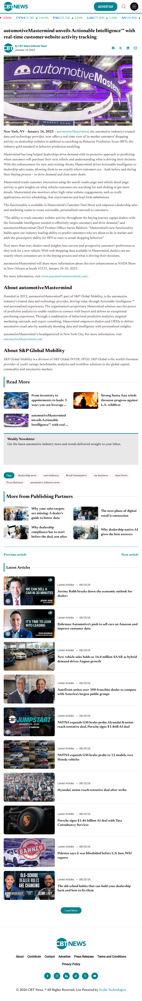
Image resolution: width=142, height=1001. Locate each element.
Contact (50, 956)
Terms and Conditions (111, 956)
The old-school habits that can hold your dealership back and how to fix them (94, 888)
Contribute (34, 956)
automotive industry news (45, 482)
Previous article (15, 555)
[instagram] (57, 976)
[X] (121, 48)
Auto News (121, 475)
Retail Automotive (76, 475)
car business (101, 475)
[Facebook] (113, 48)
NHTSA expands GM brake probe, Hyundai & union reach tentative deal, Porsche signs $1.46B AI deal (95, 725)
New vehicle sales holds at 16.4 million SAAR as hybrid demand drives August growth (97, 659)
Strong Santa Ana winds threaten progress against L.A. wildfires (119, 400)
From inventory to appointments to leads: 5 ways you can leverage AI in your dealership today (49, 401)
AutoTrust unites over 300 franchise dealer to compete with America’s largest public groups (97, 692)
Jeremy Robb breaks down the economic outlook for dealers (95, 594)
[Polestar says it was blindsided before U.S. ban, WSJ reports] (29, 852)
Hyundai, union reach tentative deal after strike (92, 790)
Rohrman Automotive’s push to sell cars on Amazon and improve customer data (98, 626)
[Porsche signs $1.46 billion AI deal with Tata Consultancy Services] (29, 820)
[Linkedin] (128, 48)
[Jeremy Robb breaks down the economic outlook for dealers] (29, 590)
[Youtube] (94, 976)
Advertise (64, 956)
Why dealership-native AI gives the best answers (119, 532)
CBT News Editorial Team (32, 46)
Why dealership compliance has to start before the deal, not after (49, 532)
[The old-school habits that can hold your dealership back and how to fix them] (29, 885)
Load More (71, 910)
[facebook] (47, 976)
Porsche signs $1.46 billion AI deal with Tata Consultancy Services (90, 823)
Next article (129, 555)
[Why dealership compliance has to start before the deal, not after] (16, 532)
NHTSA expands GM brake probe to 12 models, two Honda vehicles (95, 757)
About (20, 956)
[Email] (135, 48)
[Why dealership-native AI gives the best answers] (85, 532)
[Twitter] (85, 976)
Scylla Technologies (112, 990)
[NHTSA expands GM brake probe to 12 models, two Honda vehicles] (29, 754)
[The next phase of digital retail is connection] (85, 514)
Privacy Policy (71, 964)
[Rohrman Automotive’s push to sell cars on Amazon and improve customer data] (29, 623)
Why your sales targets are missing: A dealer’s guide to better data (47, 513)
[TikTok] (75, 976)
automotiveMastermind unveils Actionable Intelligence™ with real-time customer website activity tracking (48, 421)
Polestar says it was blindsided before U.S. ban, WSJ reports (95, 855)
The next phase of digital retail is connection (118, 513)
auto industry (51, 475)
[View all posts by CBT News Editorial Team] (9, 48)
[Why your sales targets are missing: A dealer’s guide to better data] (16, 514)
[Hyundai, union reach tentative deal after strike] (29, 787)
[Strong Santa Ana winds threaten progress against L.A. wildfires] (85, 400)
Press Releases (14, 482)
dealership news (27, 475)
